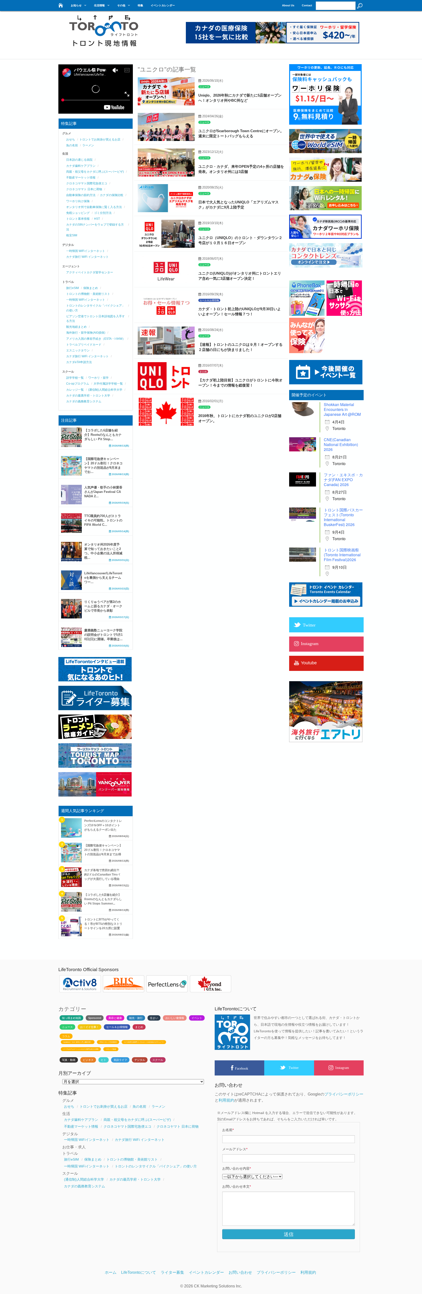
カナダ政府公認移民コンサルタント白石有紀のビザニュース (144, 1042)
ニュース (204, 86)
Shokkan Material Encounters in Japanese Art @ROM (342, 409)
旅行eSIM (72, 288)
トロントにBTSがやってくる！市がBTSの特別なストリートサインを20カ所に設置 (103, 924)
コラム (66, 1036)
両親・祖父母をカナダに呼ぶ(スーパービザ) (95, 171)
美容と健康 (115, 1017)
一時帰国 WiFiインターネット (85, 251)
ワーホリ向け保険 (78, 201)
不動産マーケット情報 (80, 177)
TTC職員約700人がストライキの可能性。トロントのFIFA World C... (103, 520)
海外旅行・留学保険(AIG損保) (85, 332)
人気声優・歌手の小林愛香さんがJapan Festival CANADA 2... (103, 492)
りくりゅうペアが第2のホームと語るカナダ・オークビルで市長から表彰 (103, 606)
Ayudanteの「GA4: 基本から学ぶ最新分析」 (77, 1042)
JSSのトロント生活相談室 (108, 1042)
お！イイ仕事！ (89, 1026)
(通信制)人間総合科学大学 (105, 389)
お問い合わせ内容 (236, 1168)
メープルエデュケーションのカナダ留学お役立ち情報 (80, 1049)
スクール (157, 1059)
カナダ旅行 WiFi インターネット (87, 257)
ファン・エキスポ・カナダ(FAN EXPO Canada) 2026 (343, 479)
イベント (196, 1017)
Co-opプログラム (77, 383)
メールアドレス (234, 1149)
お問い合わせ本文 (236, 1186)
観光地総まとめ (76, 326)
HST (97, 218)
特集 (140, 5)
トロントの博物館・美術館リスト (88, 294)
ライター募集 (172, 1272)
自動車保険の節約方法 (80, 195)
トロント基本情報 (78, 218)
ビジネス (88, 1059)
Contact (307, 5)
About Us (288, 5)
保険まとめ (90, 288)
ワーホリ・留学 (98, 377)
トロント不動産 (111, 1049)
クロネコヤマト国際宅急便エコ (86, 183)
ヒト (103, 1059)
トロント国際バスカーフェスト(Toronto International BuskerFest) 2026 (343, 517)
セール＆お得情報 (209, 300)
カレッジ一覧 (75, 389)
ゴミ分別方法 (103, 213)
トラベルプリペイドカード (83, 344)
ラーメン (88, 145)
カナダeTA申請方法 (79, 362)
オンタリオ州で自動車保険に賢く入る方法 (94, 207)
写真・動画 (68, 1059)
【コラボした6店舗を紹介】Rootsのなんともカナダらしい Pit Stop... (103, 434)
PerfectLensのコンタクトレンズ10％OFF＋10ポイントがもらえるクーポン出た (103, 825)
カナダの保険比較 (111, 195)
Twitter (294, 1067)
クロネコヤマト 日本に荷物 (84, 189)
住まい (154, 1017)
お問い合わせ (240, 1272)
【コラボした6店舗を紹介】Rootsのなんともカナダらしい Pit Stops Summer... (103, 899)
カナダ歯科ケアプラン (80, 166)
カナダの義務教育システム (83, 401)
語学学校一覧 (75, 377)
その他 (121, 5)
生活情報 (99, 5)
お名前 (228, 1130)
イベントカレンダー (163, 5)
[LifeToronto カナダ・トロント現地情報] (60, 4)
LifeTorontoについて (138, 1272)
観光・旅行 (136, 1017)
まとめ (203, 371)
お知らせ (76, 5)
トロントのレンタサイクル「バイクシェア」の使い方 (156, 1166)
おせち (70, 139)
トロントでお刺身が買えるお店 (99, 139)
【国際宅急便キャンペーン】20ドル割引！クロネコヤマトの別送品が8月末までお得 (103, 850)
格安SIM (71, 235)
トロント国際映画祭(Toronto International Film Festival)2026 (342, 554)
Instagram (342, 1067)
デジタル (139, 1059)
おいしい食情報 (174, 1017)
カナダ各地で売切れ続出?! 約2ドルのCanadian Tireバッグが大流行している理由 (102, 874)
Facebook (241, 1068)
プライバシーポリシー (343, 1094)
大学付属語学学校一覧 (108, 383)
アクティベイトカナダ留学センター (89, 272)
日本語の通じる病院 (79, 159)
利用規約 (226, 1100)
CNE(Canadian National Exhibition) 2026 (341, 444)
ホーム (110, 1272)
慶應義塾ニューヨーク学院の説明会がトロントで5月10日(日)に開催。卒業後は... (103, 634)
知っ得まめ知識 (71, 1017)
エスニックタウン (78, 350)
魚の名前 (72, 145)
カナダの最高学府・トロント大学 (88, 395)
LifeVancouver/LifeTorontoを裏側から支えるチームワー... (103, 577)
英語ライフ (120, 1059)
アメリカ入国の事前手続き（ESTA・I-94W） (95, 338)
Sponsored (94, 1017)
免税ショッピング (78, 213)
